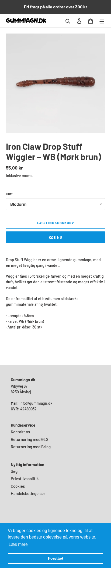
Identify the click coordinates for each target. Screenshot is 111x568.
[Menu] (101, 20)
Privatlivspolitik (25, 478)
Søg (14, 471)
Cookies (18, 486)
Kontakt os (20, 431)
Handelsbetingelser (28, 493)
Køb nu (55, 237)
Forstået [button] (55, 558)
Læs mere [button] (18, 544)
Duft (9, 194)
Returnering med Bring (31, 446)
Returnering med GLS (29, 439)
